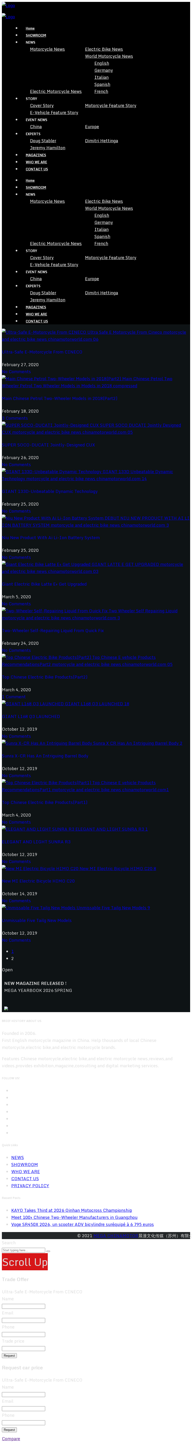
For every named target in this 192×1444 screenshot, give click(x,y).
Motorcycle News (47, 49)
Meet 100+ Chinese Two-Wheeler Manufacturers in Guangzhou (74, 1217)
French (101, 91)
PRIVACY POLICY (30, 1185)
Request (9, 1355)
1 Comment (14, 696)
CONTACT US (37, 169)
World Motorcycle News (109, 56)
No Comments (16, 371)
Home (30, 28)
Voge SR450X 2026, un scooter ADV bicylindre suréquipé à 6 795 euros (82, 1224)
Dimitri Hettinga (101, 140)
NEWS (17, 1157)
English (101, 63)
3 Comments (15, 418)
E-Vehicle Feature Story (54, 112)
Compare (11, 1438)
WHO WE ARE (36, 162)
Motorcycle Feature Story (110, 105)
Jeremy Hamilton (47, 147)
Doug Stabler (43, 140)
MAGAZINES (36, 155)
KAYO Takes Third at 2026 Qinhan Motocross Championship (71, 1210)
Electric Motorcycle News (56, 91)
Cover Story (42, 105)
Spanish (102, 84)
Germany (103, 70)
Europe (92, 126)
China (36, 126)
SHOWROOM (36, 35)
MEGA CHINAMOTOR (115, 1235)
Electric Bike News (104, 49)
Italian (101, 77)
